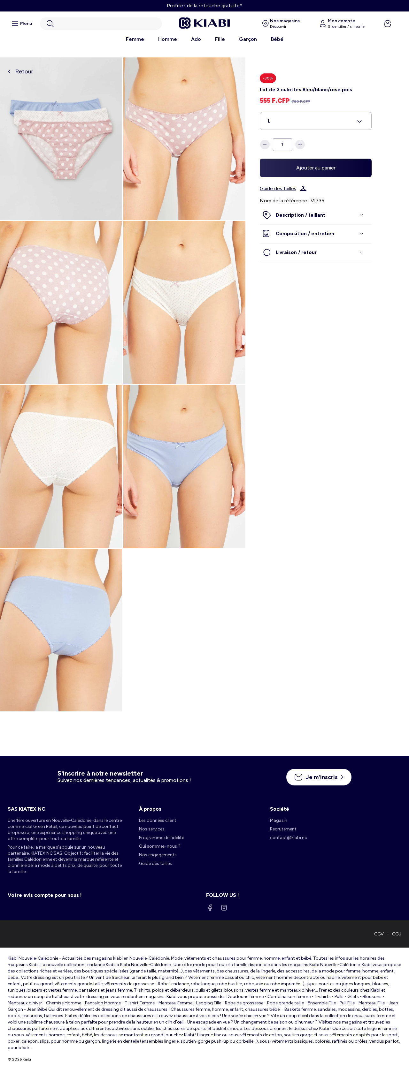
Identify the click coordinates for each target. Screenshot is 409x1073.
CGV (379, 934)
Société (279, 809)
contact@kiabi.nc (288, 837)
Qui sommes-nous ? (160, 846)
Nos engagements (158, 855)
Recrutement (283, 829)
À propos (150, 809)
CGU (396, 934)
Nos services (152, 829)
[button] (101, 23)
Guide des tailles (278, 188)
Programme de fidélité (161, 837)
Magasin (278, 820)
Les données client (157, 820)
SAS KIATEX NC (26, 809)
